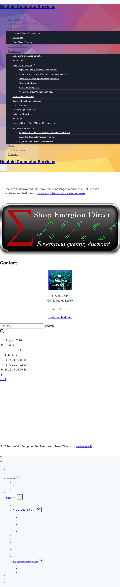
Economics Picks (19, 105)
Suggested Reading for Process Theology (37, 137)
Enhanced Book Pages (23, 510)
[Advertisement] (60, 407)
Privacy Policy (16, 150)
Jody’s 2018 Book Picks (22, 114)
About (11, 145)
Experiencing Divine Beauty (24, 110)
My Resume (17, 37)
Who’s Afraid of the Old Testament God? (36, 92)
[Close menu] (1, 459)
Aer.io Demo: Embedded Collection (27, 56)
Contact (13, 154)
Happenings (15, 19)
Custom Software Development (26, 33)
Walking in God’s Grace (29, 83)
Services (10, 478)
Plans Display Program (22, 42)
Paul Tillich (17, 119)
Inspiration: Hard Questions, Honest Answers (38, 70)
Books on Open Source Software (26, 101)
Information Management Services (29, 23)
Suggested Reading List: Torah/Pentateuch (37, 141)
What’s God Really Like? (29, 87)
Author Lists (17, 60)
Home (11, 15)
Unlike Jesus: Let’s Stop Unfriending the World (39, 78)
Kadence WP (84, 446)
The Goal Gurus (18, 46)
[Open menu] (3, 167)
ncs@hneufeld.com (60, 317)
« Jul (3, 379)
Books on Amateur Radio (23, 96)
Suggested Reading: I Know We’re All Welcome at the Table (44, 132)
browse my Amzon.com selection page (61, 193)
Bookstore (11, 497)
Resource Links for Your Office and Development (33, 123)
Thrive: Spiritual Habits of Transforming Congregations (42, 74)
